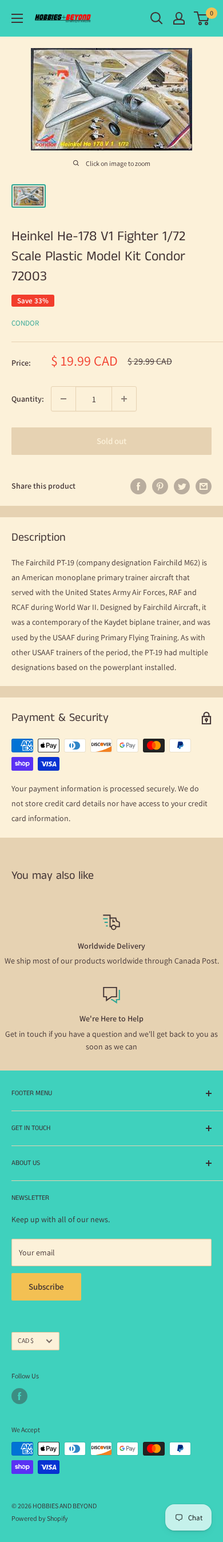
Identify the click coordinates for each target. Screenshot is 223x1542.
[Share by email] (204, 486)
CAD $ (26, 1340)
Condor (25, 323)
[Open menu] (17, 18)
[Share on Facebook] (138, 486)
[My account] (179, 18)
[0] (202, 18)
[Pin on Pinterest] (160, 486)
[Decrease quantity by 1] (63, 399)
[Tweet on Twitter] (182, 486)
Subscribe (46, 1286)
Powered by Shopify (39, 1518)
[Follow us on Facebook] (19, 1396)
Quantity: (27, 399)
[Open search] (156, 18)
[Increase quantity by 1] (124, 399)
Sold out (111, 440)
